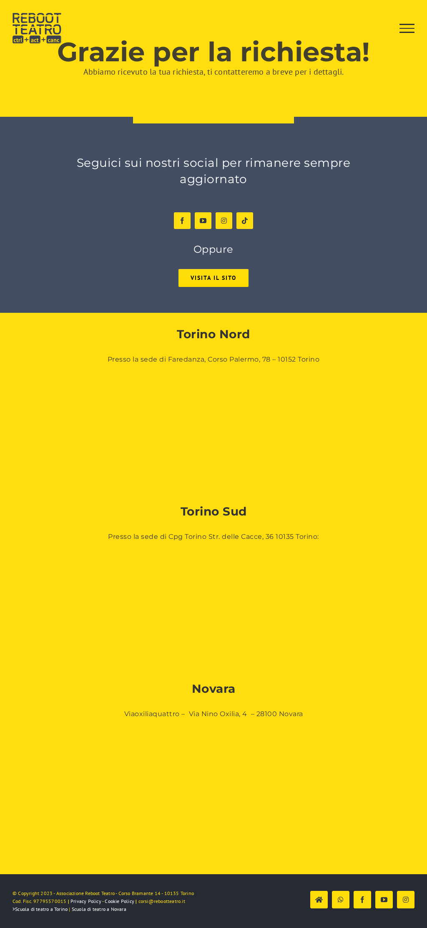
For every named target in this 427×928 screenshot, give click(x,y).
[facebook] (182, 220)
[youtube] (203, 220)
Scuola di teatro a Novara (99, 909)
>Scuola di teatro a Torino (40, 909)
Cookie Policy (119, 901)
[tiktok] (244, 220)
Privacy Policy (85, 901)
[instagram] (224, 220)
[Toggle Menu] (407, 28)
